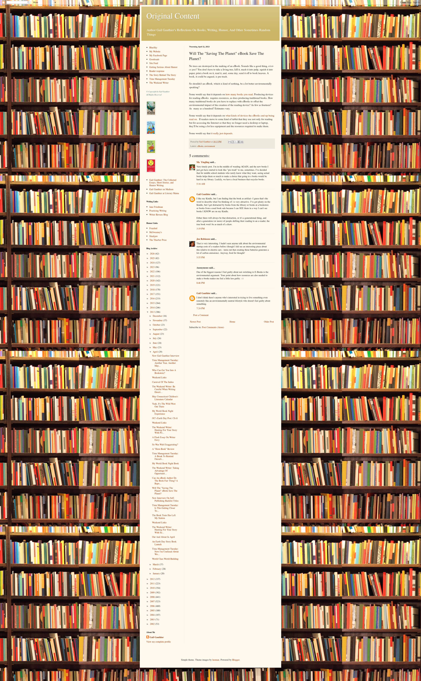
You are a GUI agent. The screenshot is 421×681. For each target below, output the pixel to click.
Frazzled (153, 228)
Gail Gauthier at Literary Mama (164, 193)
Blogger (235, 659)
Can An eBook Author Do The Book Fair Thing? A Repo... (165, 480)
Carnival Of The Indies (163, 382)
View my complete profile (158, 641)
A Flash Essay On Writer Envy (163, 439)
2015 (152, 303)
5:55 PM (201, 257)
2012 (152, 579)
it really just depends (221, 133)
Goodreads (154, 59)
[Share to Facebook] (239, 142)
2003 (152, 619)
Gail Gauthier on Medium (161, 189)
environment (209, 146)
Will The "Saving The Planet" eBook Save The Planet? (164, 490)
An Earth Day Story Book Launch (164, 543)
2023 (152, 267)
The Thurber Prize (158, 239)
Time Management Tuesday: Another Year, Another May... (165, 363)
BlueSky (153, 47)
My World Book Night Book (165, 463)
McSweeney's (155, 232)
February (157, 568)
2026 (152, 253)
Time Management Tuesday (162, 78)
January (157, 573)
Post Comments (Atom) (213, 327)
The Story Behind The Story (162, 74)
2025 (152, 258)
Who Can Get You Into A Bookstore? (164, 371)
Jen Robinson (203, 239)
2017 (152, 294)
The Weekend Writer (159, 82)
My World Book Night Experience (162, 412)
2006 (152, 605)
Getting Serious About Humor (163, 67)
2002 (152, 623)
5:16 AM (201, 183)
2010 (152, 587)
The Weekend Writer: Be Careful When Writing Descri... (163, 389)
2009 (152, 592)
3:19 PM (201, 228)
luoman (215, 659)
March (156, 564)
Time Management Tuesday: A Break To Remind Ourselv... (165, 456)
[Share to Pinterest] (242, 142)
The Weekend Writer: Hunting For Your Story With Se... (164, 529)
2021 (152, 276)
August (156, 333)
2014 (152, 307)
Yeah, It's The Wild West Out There (163, 405)
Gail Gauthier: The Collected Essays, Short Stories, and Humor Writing (162, 182)
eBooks (200, 146)
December (158, 315)
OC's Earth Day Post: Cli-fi (165, 418)
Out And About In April (163, 536)
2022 (152, 271)
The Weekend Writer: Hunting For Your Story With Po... (164, 430)
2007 (152, 601)
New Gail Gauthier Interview (165, 355)
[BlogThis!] (232, 142)
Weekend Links (159, 377)
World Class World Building (165, 558)
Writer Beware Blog (158, 214)
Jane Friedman (156, 206)
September (158, 329)
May (155, 347)
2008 (152, 596)
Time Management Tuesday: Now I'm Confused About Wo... (165, 551)
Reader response (156, 71)
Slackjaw (153, 236)
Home (232, 321)
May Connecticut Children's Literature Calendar (165, 398)
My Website (154, 51)
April (155, 351)
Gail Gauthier (203, 194)
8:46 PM (201, 282)
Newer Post (195, 321)
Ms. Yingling (203, 162)
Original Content (172, 15)
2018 (152, 289)
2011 (152, 583)
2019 (152, 284)
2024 (152, 262)
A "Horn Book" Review (163, 448)
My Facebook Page (158, 55)
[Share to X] (235, 142)
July (155, 338)
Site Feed (153, 63)
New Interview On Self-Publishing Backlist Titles (165, 499)
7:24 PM (201, 308)
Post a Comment (201, 315)
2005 (152, 610)
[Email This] (229, 142)
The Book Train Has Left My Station (164, 517)
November (158, 320)
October (157, 324)
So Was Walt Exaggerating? (165, 444)
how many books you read (239, 94)
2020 (152, 280)
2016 (152, 298)
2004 (152, 614)
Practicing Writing (157, 210)
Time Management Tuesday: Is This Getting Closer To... (165, 508)
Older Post (269, 321)
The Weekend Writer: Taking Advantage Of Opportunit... (165, 470)
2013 (152, 311)
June (155, 342)
